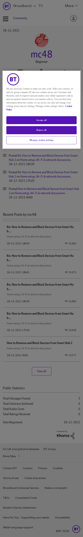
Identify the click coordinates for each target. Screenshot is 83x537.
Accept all (41, 120)
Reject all (41, 130)
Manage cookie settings (42, 140)
